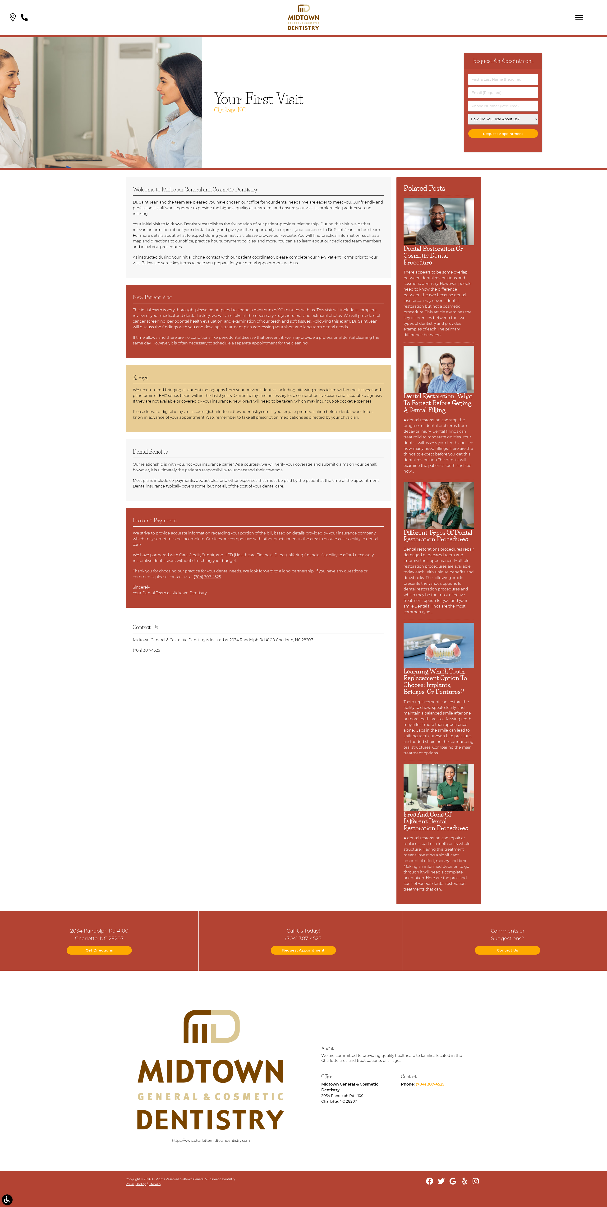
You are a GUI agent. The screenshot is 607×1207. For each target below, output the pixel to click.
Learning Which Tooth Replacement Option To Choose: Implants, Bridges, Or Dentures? (435, 681)
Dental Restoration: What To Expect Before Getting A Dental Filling (438, 403)
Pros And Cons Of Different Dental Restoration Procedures (436, 821)
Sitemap (155, 1184)
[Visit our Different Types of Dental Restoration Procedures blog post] (439, 528)
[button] (12, 17)
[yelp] (465, 1183)
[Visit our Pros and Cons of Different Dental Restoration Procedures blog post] (439, 810)
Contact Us (507, 950)
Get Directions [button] (99, 950)
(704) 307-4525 (207, 577)
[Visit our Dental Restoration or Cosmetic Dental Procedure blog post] (439, 244)
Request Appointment (303, 950)
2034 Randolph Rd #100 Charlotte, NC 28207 (271, 640)
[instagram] (476, 1183)
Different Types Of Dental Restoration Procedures (438, 536)
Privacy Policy (136, 1184)
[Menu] (579, 18)
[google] (453, 1183)
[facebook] (430, 1183)
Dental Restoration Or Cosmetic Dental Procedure (433, 255)
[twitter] (442, 1183)
